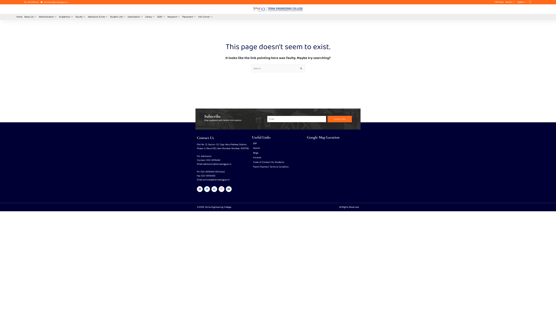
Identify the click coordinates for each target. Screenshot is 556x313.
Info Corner (204, 16)
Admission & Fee (96, 16)
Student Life (116, 16)
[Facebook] (200, 189)
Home (19, 16)
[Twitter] (207, 189)
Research (172, 16)
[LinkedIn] (214, 189)
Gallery (520, 2)
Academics (64, 16)
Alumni (508, 2)
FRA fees (499, 2)
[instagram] (221, 189)
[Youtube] (229, 189)
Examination (134, 16)
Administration (46, 16)
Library (148, 16)
